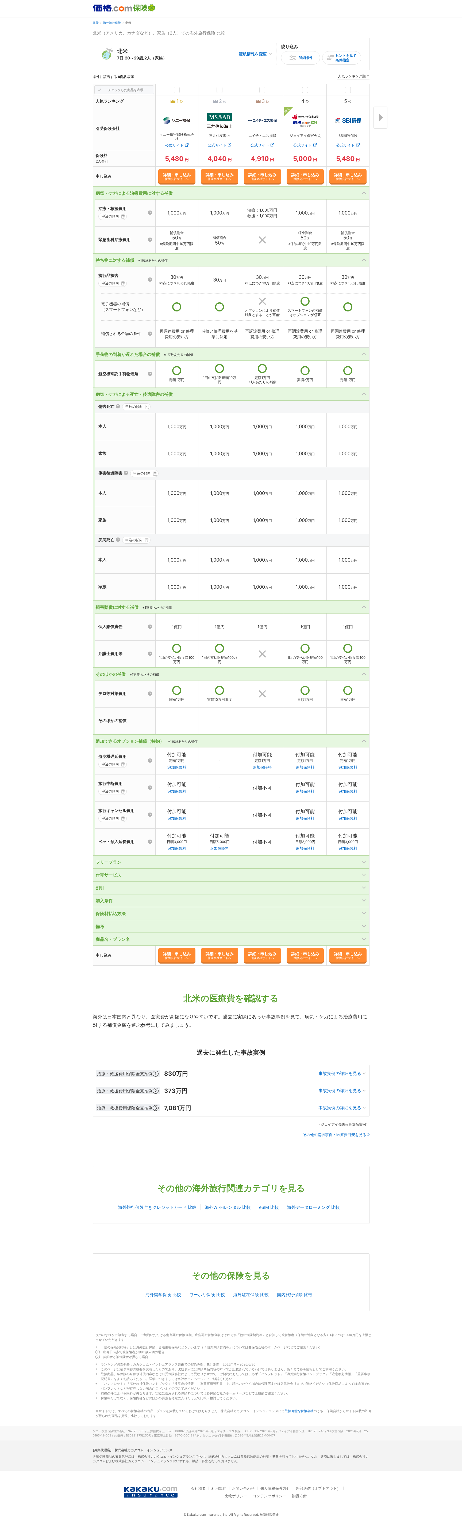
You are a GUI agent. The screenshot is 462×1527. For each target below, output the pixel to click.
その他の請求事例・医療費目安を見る (334, 1135)
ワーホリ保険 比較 (207, 1294)
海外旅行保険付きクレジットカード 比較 (157, 1207)
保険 (96, 23)
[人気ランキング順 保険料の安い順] (353, 77)
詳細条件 (306, 57)
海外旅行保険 (112, 23)
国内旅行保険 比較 (295, 1294)
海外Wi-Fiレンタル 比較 (228, 1207)
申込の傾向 (110, 216)
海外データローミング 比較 (313, 1207)
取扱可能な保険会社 (299, 1411)
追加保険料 (176, 767)
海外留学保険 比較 (163, 1294)
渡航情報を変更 (253, 54)
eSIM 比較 (269, 1207)
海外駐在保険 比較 (251, 1294)
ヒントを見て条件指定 (346, 57)
